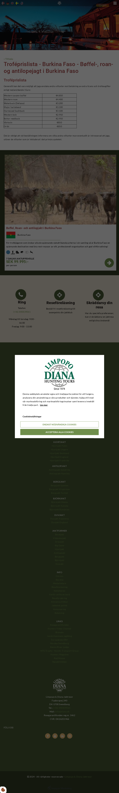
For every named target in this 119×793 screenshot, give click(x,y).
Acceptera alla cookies (60, 432)
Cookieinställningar (32, 416)
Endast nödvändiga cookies (59, 424)
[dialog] (59, 396)
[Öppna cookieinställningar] (3, 789)
